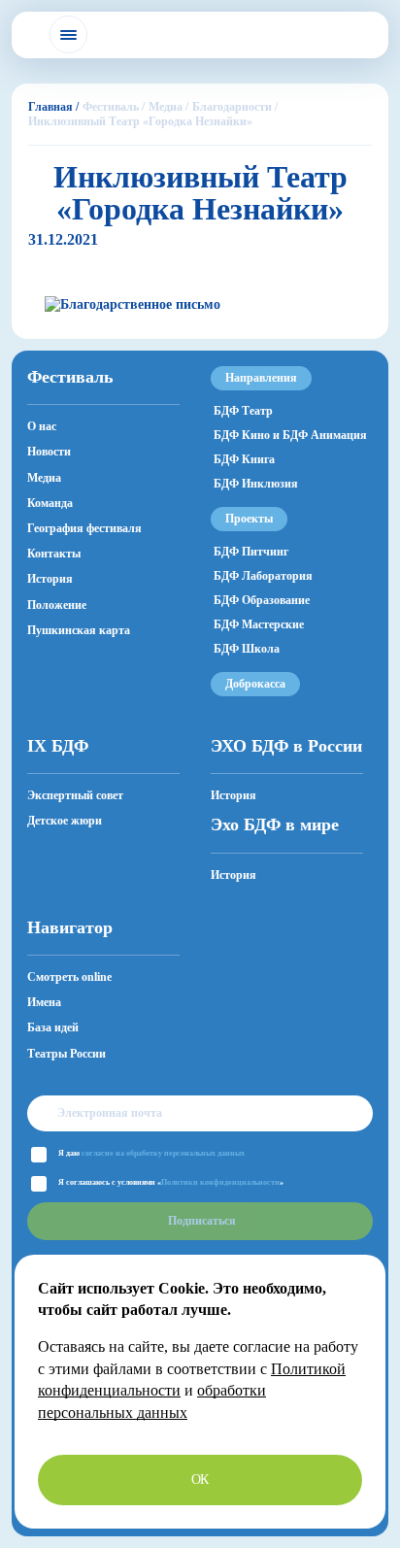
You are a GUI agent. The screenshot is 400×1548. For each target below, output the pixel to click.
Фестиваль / (114, 107)
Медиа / (168, 107)
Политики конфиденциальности (220, 1182)
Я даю (151, 1153)
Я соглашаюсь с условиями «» (170, 1182)
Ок (200, 1479)
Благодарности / (235, 107)
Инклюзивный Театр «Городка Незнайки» (140, 121)
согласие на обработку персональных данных (163, 1153)
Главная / (53, 107)
